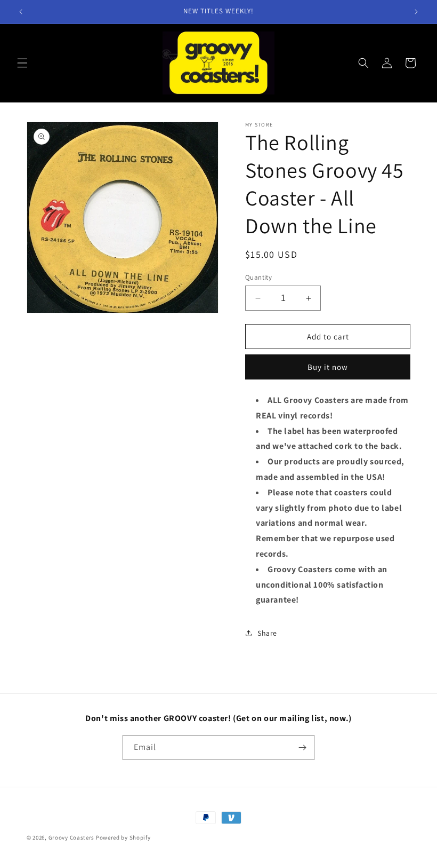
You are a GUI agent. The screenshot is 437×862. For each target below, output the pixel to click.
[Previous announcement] (21, 11)
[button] (22, 63)
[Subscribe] (302, 747)
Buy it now (327, 367)
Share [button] (267, 633)
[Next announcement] (416, 11)
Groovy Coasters (72, 837)
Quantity (258, 277)
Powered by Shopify (123, 837)
